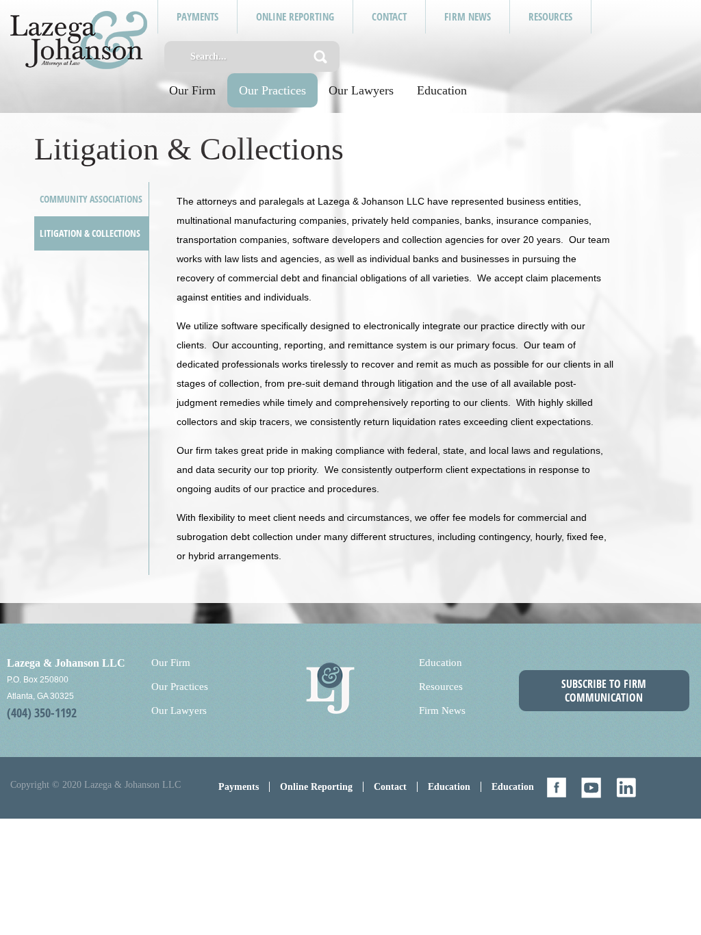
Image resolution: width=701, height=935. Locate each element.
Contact (390, 787)
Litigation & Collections (90, 233)
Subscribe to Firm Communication (603, 690)
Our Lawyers (361, 90)
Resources (441, 686)
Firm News (442, 710)
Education (442, 90)
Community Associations (91, 198)
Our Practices (272, 90)
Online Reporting (316, 787)
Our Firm (192, 90)
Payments (238, 787)
